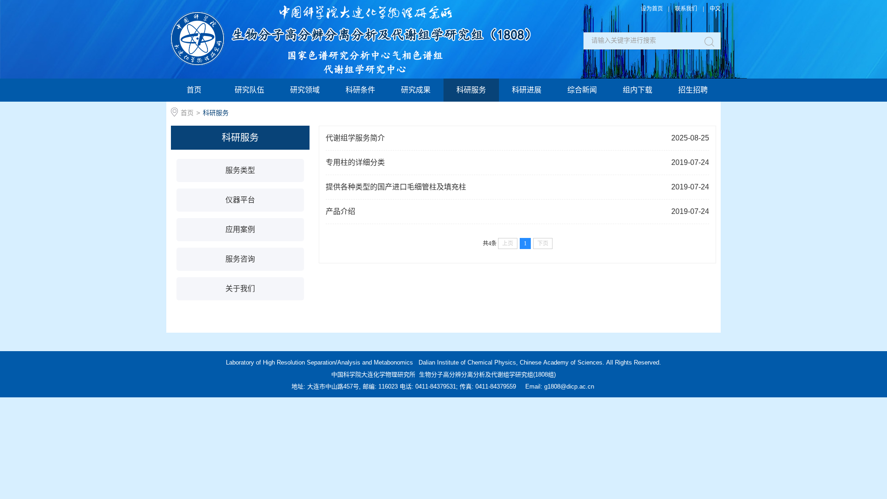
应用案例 (240, 229)
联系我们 (686, 9)
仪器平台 (240, 200)
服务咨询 (240, 259)
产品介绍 (517, 211)
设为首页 (652, 9)
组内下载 (637, 90)
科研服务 (471, 90)
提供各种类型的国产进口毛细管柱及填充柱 (517, 187)
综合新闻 (582, 90)
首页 (194, 90)
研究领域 (305, 90)
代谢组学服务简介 (517, 138)
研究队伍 (249, 90)
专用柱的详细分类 (517, 162)
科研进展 (526, 90)
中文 (715, 9)
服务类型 (240, 170)
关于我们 (240, 288)
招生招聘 (693, 90)
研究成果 (416, 90)
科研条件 (360, 90)
